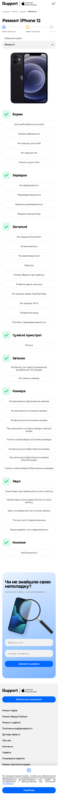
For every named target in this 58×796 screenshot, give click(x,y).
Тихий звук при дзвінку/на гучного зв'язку (29, 491)
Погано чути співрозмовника (29, 520)
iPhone (23, 12)
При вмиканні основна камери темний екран (29, 429)
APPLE (15, 12)
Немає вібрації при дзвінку (29, 275)
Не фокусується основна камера (29, 420)
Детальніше (8, 783)
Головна (6, 12)
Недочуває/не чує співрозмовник (29, 529)
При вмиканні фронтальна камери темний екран (29, 458)
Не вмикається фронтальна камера (29, 401)
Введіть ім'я (15, 642)
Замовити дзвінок (29, 664)
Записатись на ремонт (29, 699)
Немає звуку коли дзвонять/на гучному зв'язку (29, 501)
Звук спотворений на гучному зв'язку (29, 510)
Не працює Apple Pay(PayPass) (29, 294)
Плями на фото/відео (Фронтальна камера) (29, 468)
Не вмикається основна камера (29, 411)
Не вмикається (29, 246)
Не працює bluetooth (29, 237)
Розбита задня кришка (29, 284)
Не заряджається (29, 185)
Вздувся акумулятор (29, 214)
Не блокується (29, 552)
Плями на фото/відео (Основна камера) (29, 439)
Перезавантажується (29, 195)
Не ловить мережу (29, 378)
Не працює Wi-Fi (29, 303)
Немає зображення (29, 134)
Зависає (29, 265)
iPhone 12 (32, 12)
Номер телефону (18, 653)
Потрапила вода (29, 313)
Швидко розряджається (29, 204)
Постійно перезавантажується (29, 322)
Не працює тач (29, 153)
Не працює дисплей (29, 143)
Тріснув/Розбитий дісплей (29, 124)
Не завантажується (29, 256)
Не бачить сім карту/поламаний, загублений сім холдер (29, 368)
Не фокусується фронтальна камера (29, 449)
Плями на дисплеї (29, 162)
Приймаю (29, 790)
